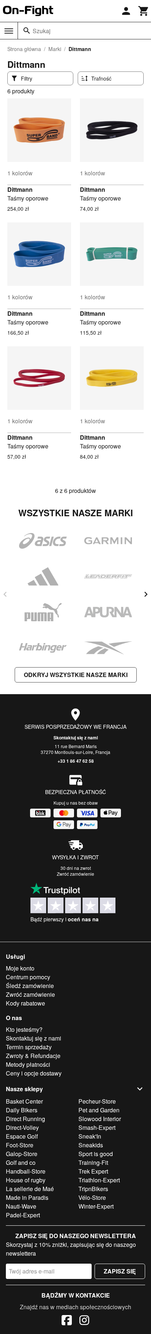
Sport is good (95, 1154)
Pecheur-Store (97, 1101)
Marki (54, 48)
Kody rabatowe (25, 1003)
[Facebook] (67, 1321)
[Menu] (9, 31)
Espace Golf (22, 1136)
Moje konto (20, 968)
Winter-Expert (96, 1206)
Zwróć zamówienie (75, 874)
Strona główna (24, 48)
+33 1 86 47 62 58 (76, 761)
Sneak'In (89, 1136)
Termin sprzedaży (29, 1047)
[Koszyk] (144, 11)
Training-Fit (93, 1162)
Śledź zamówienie (30, 985)
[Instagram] (84, 1321)
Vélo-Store (92, 1197)
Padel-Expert (23, 1215)
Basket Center (24, 1101)
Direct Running (25, 1119)
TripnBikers (93, 1189)
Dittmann (20, 189)
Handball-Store (25, 1171)
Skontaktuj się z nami (76, 737)
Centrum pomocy (28, 977)
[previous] (5, 594)
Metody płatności (28, 1064)
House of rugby (25, 1180)
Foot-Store (19, 1145)
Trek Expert (93, 1171)
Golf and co (21, 1162)
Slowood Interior (99, 1119)
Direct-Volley (22, 1127)
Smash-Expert (96, 1127)
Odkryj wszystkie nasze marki (76, 674)
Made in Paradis (27, 1197)
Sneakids (90, 1145)
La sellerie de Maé (30, 1189)
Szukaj (42, 31)
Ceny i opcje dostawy (34, 1073)
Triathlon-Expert (99, 1180)
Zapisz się (120, 1271)
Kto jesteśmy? (24, 1029)
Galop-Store (21, 1154)
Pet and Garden (98, 1110)
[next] (146, 594)
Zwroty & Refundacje (33, 1055)
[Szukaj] (26, 30)
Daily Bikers (21, 1110)
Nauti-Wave (21, 1206)
